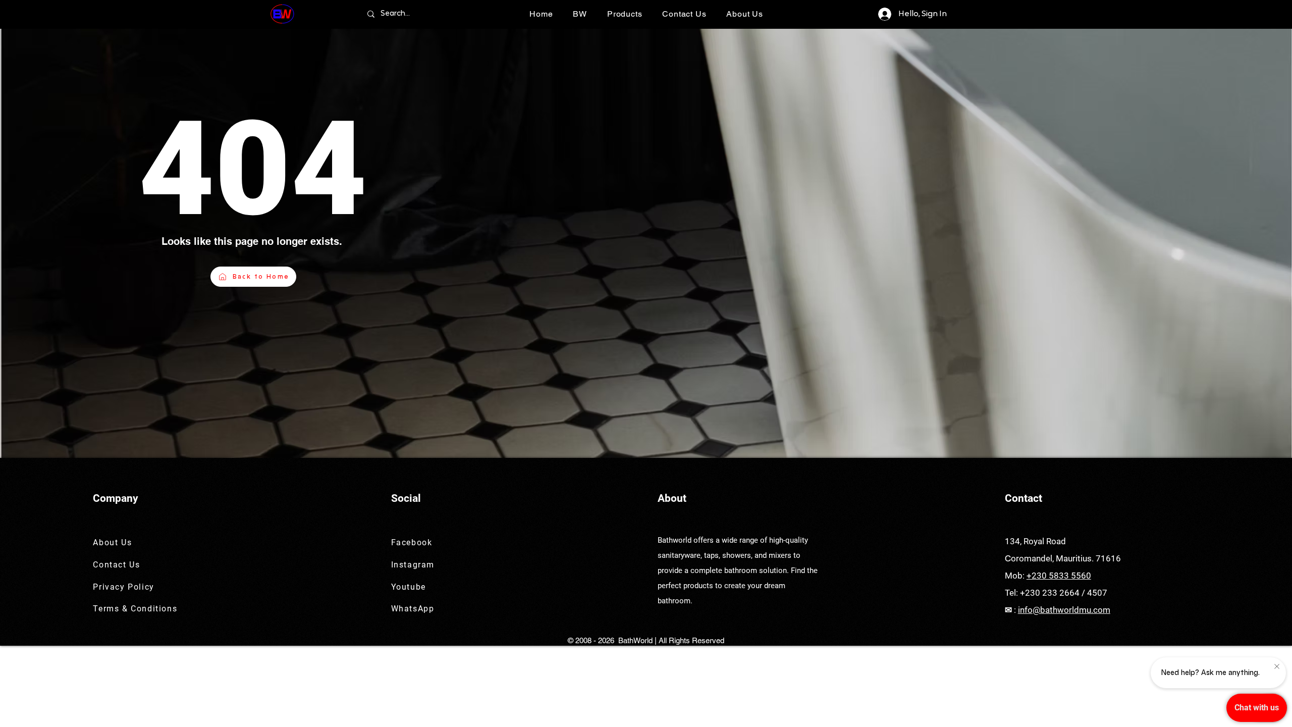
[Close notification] (1277, 666)
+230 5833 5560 (1059, 575)
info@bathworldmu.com (1064, 610)
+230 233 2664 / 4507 (1063, 593)
